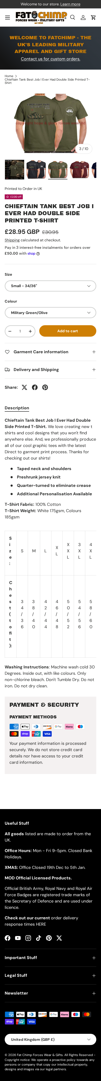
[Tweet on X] (24, 387)
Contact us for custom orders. (50, 59)
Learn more (70, 4)
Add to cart (67, 330)
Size (8, 274)
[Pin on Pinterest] (45, 387)
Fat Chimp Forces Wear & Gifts (40, 1055)
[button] (93, 17)
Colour (11, 301)
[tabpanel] (50, 553)
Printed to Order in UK (23, 188)
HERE (41, 924)
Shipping (12, 240)
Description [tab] (17, 408)
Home (9, 76)
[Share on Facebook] (35, 387)
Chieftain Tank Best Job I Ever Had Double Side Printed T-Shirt (47, 81)
